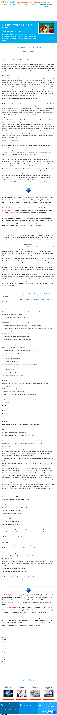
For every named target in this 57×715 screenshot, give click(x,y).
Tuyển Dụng (47, 6)
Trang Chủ (5, 4)
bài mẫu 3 (25, 200)
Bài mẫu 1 (13, 200)
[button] (8, 686)
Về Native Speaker (12, 4)
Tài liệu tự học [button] (33, 4)
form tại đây (20, 212)
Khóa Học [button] (20, 4)
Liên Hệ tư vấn (41, 4)
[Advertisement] (28, 13)
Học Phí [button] (26, 4)
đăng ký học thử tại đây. (35, 225)
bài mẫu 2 (19, 200)
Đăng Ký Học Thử (48, 4)
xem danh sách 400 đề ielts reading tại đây (38, 197)
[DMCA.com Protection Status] (3, 714)
